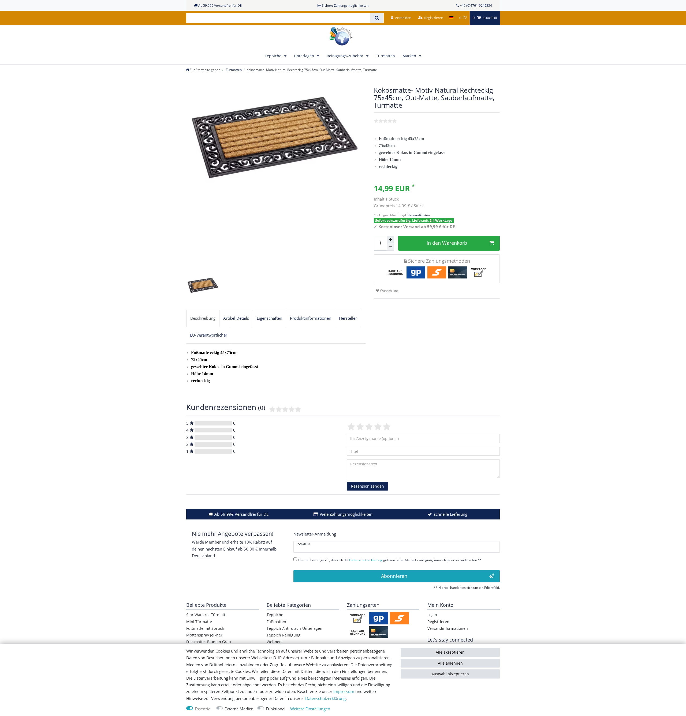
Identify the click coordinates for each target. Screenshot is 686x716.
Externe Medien (239, 709)
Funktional (275, 709)
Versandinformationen (447, 628)
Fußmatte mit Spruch (205, 628)
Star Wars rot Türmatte (207, 614)
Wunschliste (388, 290)
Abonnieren (394, 576)
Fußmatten (276, 621)
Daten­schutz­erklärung (325, 698)
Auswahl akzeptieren (450, 673)
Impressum (343, 691)
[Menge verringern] (390, 247)
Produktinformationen (310, 318)
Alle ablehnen (450, 663)
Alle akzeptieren (450, 652)
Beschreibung (202, 318)
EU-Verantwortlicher (208, 335)
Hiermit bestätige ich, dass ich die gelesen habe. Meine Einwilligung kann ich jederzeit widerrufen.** (390, 560)
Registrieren (438, 621)
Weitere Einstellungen (310, 709)
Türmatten (385, 55)
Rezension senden (367, 486)
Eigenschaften (269, 318)
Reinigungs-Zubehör (345, 55)
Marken (409, 55)
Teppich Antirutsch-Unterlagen (294, 628)
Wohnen (274, 641)
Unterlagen (304, 55)
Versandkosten (418, 215)
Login (432, 614)
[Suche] (376, 18)
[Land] (451, 18)
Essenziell (203, 709)
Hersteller (348, 318)
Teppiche (273, 55)
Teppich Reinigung (283, 635)
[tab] (202, 318)
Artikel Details (236, 318)
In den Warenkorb (447, 243)
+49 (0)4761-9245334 (476, 5)
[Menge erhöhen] (390, 239)
